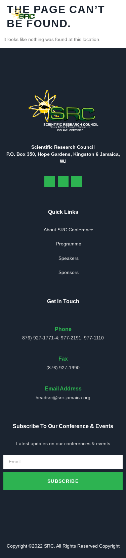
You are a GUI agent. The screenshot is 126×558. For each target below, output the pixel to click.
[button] (114, 15)
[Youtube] (63, 181)
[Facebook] (49, 181)
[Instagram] (76, 181)
